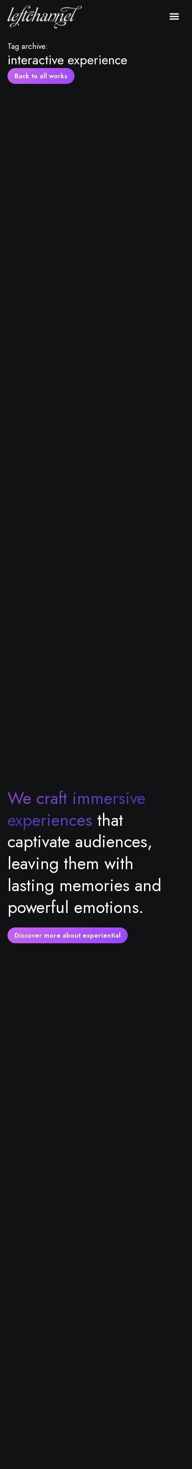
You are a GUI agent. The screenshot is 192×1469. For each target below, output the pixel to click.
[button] (175, 16)
